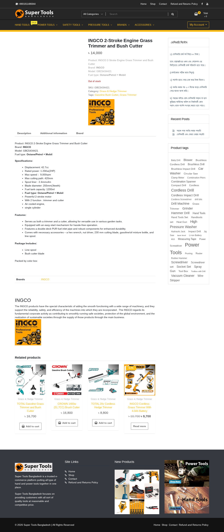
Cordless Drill (182, 190)
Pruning (188, 253)
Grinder (187, 208)
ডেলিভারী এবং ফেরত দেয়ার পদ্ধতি (190, 134)
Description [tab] (24, 133)
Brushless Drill (196, 164)
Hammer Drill (180, 213)
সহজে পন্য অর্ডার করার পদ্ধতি (189, 130)
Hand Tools (199, 213)
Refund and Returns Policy (184, 4)
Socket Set (184, 266)
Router (199, 253)
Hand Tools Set (179, 217)
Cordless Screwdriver (181, 199)
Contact (163, 4)
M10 (173, 239)
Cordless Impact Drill (185, 195)
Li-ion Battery (195, 235)
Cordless (194, 185)
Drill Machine (180, 203)
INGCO (45, 279)
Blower (188, 160)
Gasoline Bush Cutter (106, 94)
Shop (152, 4)
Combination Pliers (196, 178)
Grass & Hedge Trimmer (113, 91)
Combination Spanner (183, 181)
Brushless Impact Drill (183, 169)
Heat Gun (181, 222)
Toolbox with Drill (198, 271)
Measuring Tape (187, 239)
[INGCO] (101, 112)
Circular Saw (191, 173)
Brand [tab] (79, 133)
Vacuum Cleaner (182, 275)
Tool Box (183, 271)
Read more (139, 426)
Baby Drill (175, 160)
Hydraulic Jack (178, 231)
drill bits (198, 199)
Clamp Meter (177, 177)
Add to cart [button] (32, 426)
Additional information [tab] (53, 133)
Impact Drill (194, 231)
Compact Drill (178, 185)
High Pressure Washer (183, 224)
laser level (181, 235)
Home (143, 4)
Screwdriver (179, 262)
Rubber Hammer (179, 258)
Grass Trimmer (128, 94)
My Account (197, 24)
